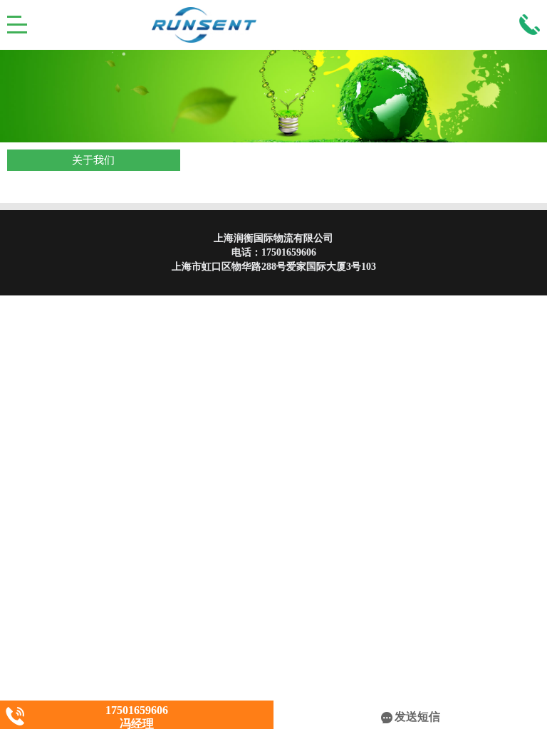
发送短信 (417, 716)
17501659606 (288, 252)
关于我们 (93, 160)
